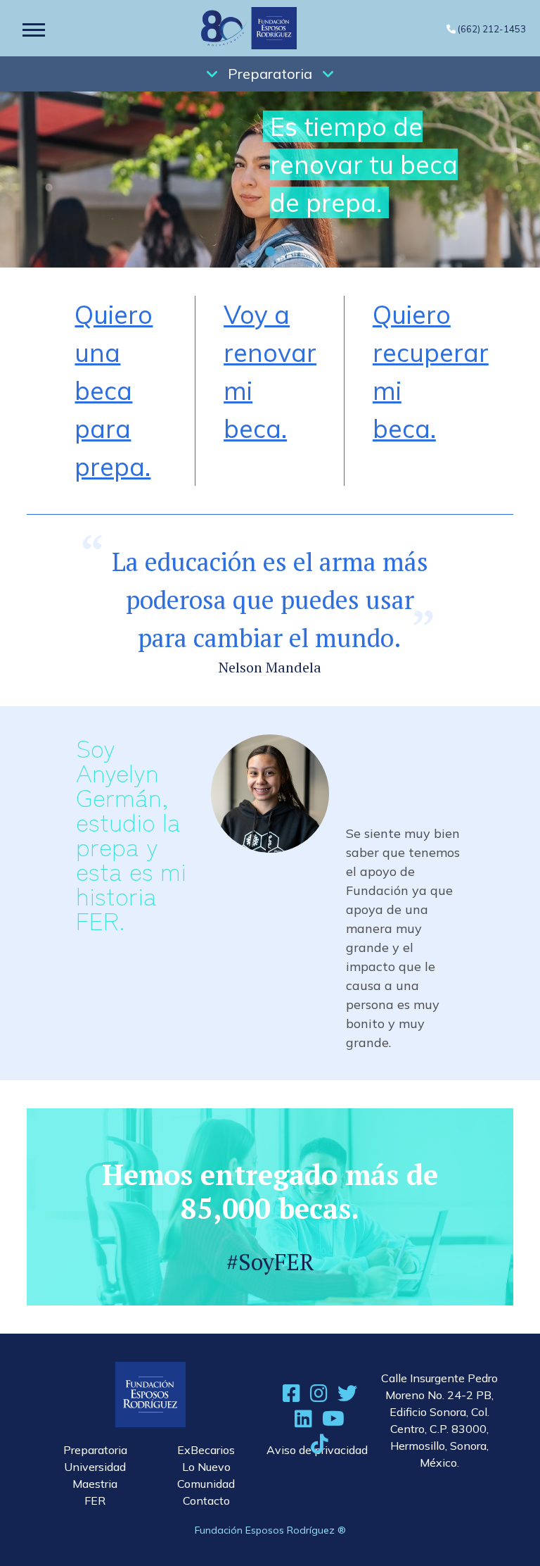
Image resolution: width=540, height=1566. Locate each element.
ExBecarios (206, 1450)
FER (94, 1500)
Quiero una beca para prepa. (114, 390)
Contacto (206, 1500)
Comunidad (206, 1484)
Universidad (95, 1467)
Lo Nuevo (206, 1467)
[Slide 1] (270, 251)
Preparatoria (270, 73)
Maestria (94, 1484)
